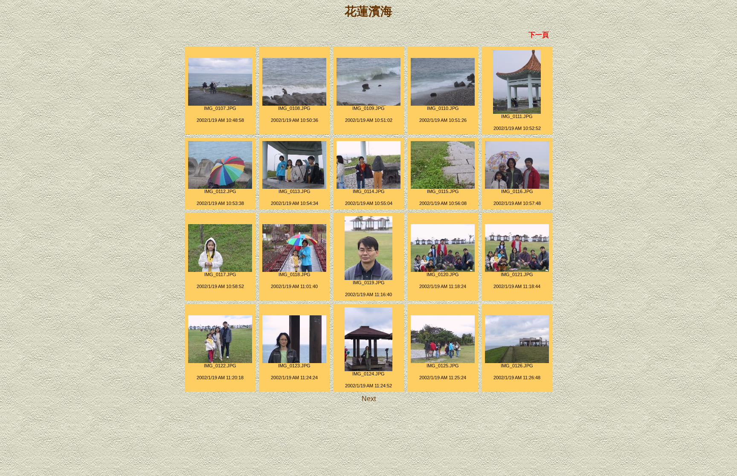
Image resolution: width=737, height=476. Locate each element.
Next (369, 398)
